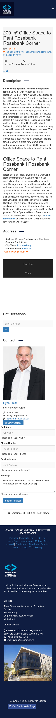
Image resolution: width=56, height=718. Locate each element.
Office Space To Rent (35, 301)
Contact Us (9, 618)
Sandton (45, 544)
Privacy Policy (10, 612)
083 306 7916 (21, 636)
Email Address (8, 459)
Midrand (10, 544)
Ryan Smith (10, 403)
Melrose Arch (41, 541)
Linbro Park (12, 541)
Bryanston (14, 537)
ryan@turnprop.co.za (23, 639)
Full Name (6, 427)
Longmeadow (26, 541)
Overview (28, 263)
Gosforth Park (27, 537)
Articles (7, 609)
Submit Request (13, 500)
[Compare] (4, 71)
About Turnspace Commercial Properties (24, 606)
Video (28, 273)
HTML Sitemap (35, 547)
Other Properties (13, 422)
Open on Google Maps (14, 251)
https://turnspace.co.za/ (17, 418)
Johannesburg (24, 245)
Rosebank (26, 248)
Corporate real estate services (18, 615)
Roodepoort (21, 544)
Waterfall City (19, 547)
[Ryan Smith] (28, 373)
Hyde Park (41, 537)
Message (5, 475)
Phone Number (8, 443)
